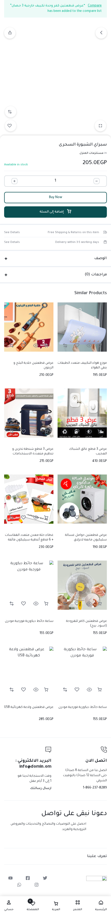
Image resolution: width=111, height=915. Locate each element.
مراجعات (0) (96, 275)
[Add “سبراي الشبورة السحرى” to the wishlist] (10, 125)
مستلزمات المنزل (92, 153)
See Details (12, 232)
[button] (10, 111)
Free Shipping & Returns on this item (73, 232)
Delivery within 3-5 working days (77, 242)
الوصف (100, 259)
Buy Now (55, 197)
